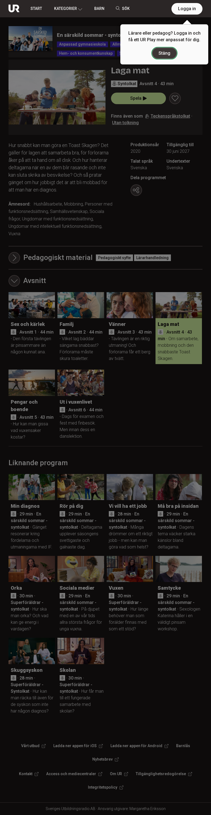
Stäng (164, 53)
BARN (99, 8)
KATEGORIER (65, 8)
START (36, 8)
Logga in (187, 8)
